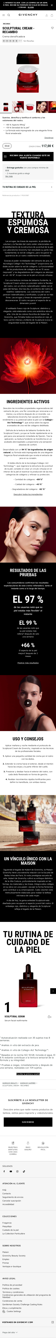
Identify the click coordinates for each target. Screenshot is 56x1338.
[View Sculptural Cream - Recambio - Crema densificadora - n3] (30, 107)
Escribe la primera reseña (28, 1074)
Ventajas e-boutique (11, 1266)
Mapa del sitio (8, 1332)
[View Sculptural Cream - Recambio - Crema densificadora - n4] (42, 107)
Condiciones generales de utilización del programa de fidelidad (26, 1296)
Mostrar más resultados (28, 663)
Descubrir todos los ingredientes (28, 494)
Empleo (5, 1259)
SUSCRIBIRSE (28, 1122)
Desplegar (49, 137)
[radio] (7, 146)
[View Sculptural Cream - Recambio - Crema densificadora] (6, 107)
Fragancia (6, 1223)
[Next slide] (53, 991)
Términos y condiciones (13, 1292)
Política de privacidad (12, 1285)
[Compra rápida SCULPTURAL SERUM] (49, 1016)
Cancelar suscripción (11, 1201)
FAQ (4, 1190)
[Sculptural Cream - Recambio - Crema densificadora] (28, 73)
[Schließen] (52, 5)
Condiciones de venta (12, 1301)
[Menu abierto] (3, 15)
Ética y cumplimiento (11, 1308)
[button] (46, 16)
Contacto (6, 1193)
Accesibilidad (8, 1204)
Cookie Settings (14, 1311)
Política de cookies (10, 1288)
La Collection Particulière (13, 1233)
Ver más (9, 176)
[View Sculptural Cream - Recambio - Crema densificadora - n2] (18, 107)
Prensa (5, 1263)
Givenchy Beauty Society (14, 1255)
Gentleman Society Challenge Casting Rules (22, 1304)
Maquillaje (7, 1226)
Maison (5, 1252)
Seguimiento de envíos (12, 1197)
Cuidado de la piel (10, 1230)
